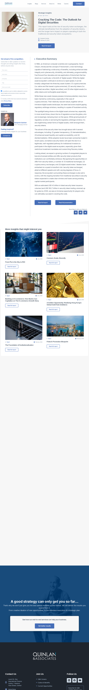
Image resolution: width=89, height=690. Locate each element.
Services (43, 3)
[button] (76, 212)
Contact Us (6, 135)
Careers (66, 3)
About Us (51, 3)
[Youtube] (80, 680)
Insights (29, 3)
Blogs (36, 3)
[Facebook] (74, 680)
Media (59, 3)
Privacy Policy (7, 101)
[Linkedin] (69, 680)
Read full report (11, 266)
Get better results (44, 626)
